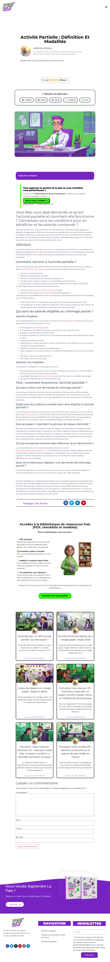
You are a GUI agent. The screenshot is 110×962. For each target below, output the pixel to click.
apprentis (25, 415)
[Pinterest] (20, 946)
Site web (19, 837)
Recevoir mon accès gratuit (55, 596)
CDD (74, 321)
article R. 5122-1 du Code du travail (36, 269)
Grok (86, 100)
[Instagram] (16, 946)
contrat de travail (48, 376)
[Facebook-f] (7, 946)
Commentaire (22, 792)
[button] (106, 6)
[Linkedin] (28, 946)
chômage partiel (41, 249)
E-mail (19, 828)
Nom (18, 820)
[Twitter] (11, 946)
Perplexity (72, 100)
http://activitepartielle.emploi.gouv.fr (31, 450)
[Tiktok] (24, 946)
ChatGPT (28, 100)
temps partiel (42, 328)
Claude (57, 100)
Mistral (43, 100)
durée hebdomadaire (44, 290)
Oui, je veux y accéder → (36, 201)
